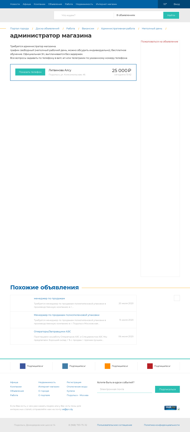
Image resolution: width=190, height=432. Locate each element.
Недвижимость (84, 4)
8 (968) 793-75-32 (78, 425)
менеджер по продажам (49, 298)
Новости (15, 4)
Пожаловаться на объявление (159, 41)
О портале (44, 395)
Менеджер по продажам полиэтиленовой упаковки (66, 315)
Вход (177, 4)
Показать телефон (30, 72)
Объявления (55, 4)
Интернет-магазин (106, 4)
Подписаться (167, 389)
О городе (43, 391)
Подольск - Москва (77, 395)
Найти (171, 15)
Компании (39, 4)
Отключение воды (77, 386)
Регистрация (74, 382)
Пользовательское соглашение (114, 425)
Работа (69, 4)
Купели (71, 391)
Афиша (27, 4)
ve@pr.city (67, 409)
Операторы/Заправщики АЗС (52, 331)
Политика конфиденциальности (162, 425)
